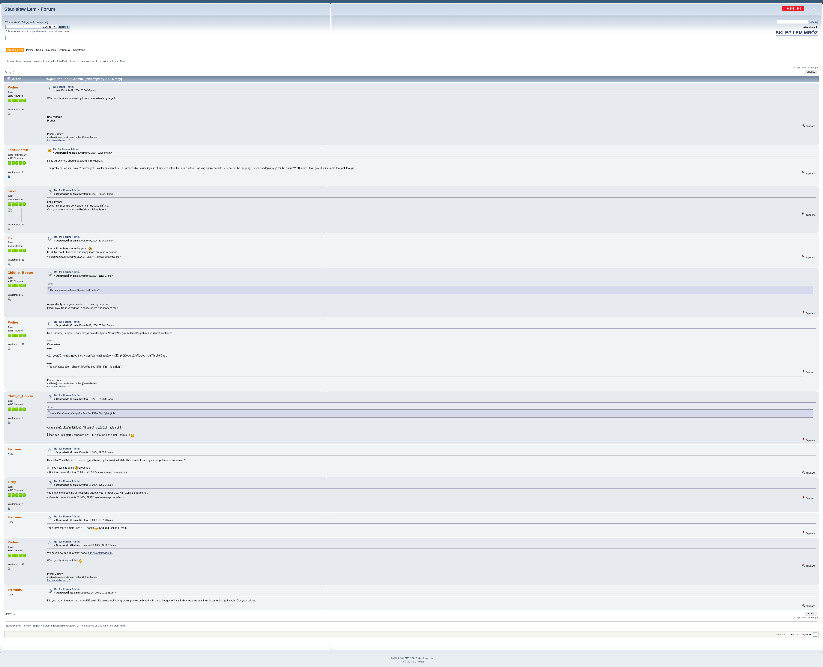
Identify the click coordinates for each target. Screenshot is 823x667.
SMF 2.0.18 (397, 658)
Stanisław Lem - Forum (29, 9)
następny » (812, 67)
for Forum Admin (63, 86)
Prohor (13, 87)
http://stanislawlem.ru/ (58, 140)
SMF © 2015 (411, 658)
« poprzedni (800, 67)
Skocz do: (781, 634)
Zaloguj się (27, 22)
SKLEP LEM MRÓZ (797, 32)
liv (104, 61)
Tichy (12, 482)
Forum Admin (87, 61)
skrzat (98, 61)
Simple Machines (426, 658)
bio (10, 237)
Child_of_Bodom (20, 272)
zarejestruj (42, 22)
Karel (12, 191)
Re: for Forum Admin (65, 149)
